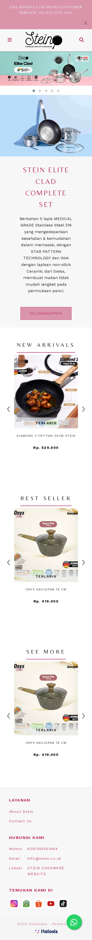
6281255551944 (42, 849)
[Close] (85, 22)
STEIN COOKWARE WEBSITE (45, 871)
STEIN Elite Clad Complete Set (46, 187)
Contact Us (20, 821)
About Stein (21, 811)
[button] (10, 40)
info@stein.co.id (44, 858)
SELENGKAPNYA (46, 313)
